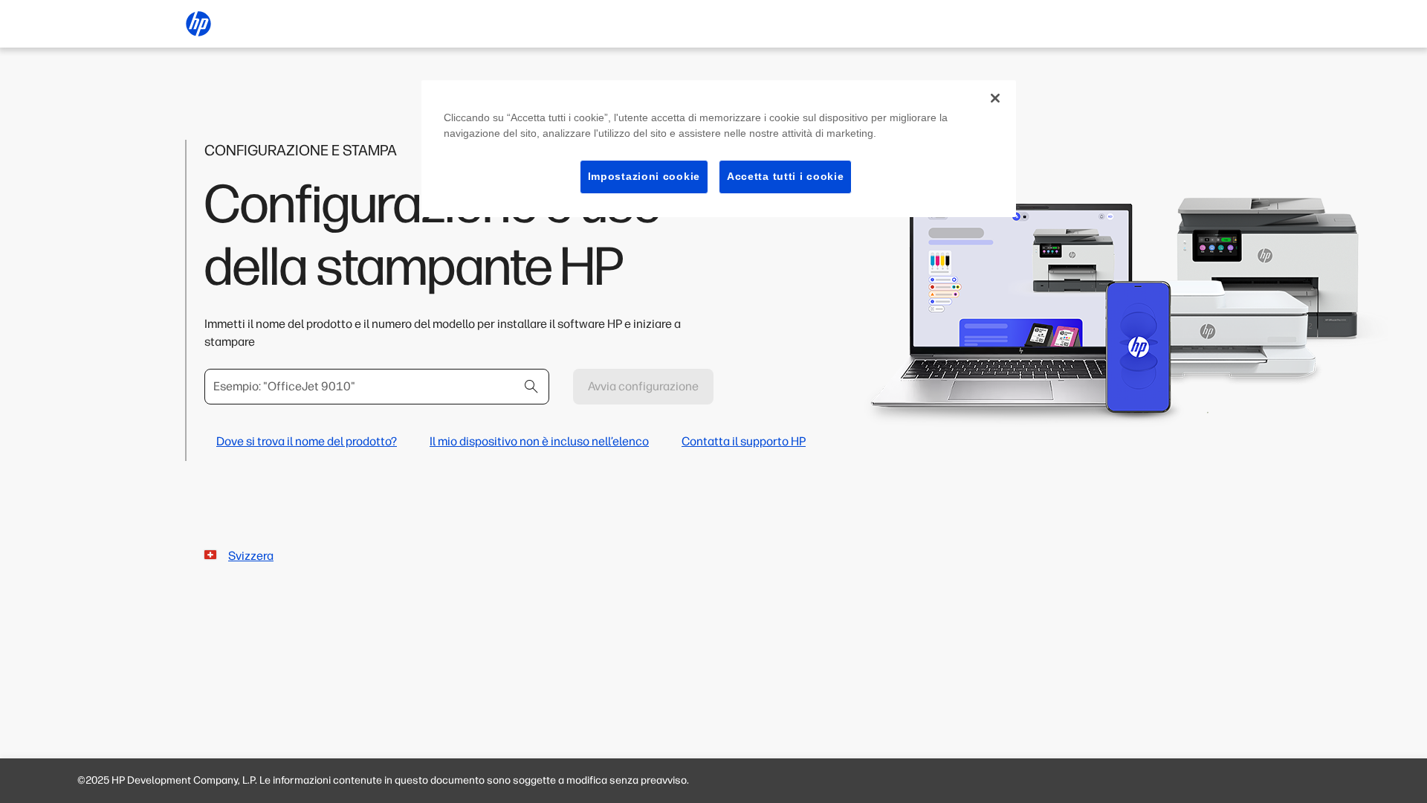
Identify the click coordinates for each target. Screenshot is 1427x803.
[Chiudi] (995, 98)
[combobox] (376, 386)
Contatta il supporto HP (744, 441)
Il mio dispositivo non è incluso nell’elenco (539, 441)
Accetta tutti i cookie (785, 176)
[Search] (531, 387)
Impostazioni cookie (644, 176)
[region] (718, 148)
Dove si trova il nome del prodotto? (306, 441)
